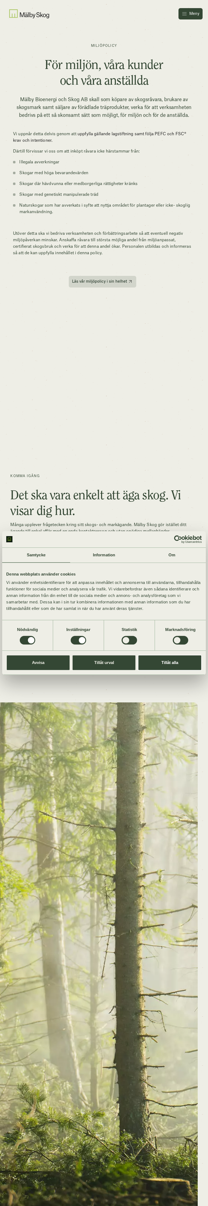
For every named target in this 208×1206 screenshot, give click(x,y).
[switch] (78, 640)
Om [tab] (171, 555)
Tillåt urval (104, 662)
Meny (194, 14)
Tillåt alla (169, 662)
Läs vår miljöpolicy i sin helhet (99, 281)
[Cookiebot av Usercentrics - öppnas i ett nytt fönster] (178, 539)
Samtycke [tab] (36, 555)
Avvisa (38, 662)
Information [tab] (104, 555)
